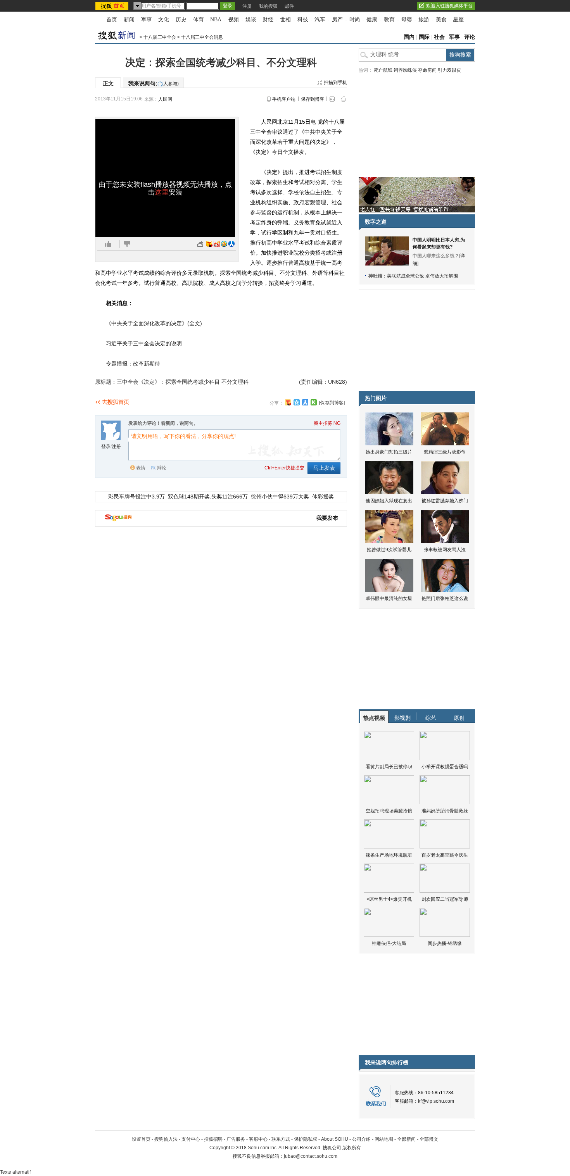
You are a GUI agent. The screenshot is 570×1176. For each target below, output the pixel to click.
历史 (181, 19)
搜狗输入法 (166, 1139)
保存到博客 (312, 99)
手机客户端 (283, 99)
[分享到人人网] (305, 402)
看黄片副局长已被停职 (389, 766)
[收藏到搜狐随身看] (314, 402)
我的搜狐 (268, 6)
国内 (409, 37)
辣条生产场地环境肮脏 (389, 855)
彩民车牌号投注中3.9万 (136, 496)
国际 (424, 37)
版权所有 (351, 1147)
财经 (268, 19)
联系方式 (280, 1139)
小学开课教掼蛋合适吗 (444, 766)
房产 (337, 19)
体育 (198, 19)
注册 (247, 6)
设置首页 (141, 1139)
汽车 (319, 19)
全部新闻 (406, 1139)
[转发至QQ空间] (224, 244)
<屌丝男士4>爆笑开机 (389, 899)
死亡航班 (383, 70)
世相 (285, 19)
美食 (441, 19)
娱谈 (250, 19)
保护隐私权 (305, 1139)
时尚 (354, 19)
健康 (371, 19)
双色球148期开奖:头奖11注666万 (208, 496)
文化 (163, 19)
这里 (162, 192)
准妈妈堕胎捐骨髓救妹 (444, 811)
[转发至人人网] (231, 244)
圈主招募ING (327, 423)
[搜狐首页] (112, 6)
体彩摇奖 (323, 496)
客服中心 (258, 1139)
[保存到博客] (332, 402)
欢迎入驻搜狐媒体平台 (449, 6)
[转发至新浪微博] (217, 244)
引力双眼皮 (449, 70)
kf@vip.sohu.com (436, 1101)
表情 (140, 468)
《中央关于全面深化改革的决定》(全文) (154, 323)
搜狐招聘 (213, 1139)
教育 (389, 19)
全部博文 (429, 1139)
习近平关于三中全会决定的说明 (144, 343)
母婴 (406, 19)
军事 (146, 19)
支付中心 (190, 1139)
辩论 (161, 468)
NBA (215, 19)
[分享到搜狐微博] (288, 402)
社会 (439, 37)
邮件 (289, 6)
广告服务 (235, 1139)
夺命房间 (427, 70)
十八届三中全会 (159, 37)
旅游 (423, 19)
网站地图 (384, 1139)
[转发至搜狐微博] (209, 244)
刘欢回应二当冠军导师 (444, 899)
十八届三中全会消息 (202, 37)
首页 (111, 19)
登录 (106, 446)
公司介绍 (361, 1139)
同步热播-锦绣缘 (445, 943)
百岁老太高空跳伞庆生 (444, 855)
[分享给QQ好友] (297, 402)
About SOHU (334, 1139)
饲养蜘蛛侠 (405, 70)
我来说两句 (153, 83)
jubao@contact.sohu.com (310, 1156)
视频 (233, 19)
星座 (458, 19)
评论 (469, 37)
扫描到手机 (335, 82)
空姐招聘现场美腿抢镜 (389, 811)
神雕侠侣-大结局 (389, 943)
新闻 (129, 19)
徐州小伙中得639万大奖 (280, 496)
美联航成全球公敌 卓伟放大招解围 (422, 276)
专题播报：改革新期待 (133, 363)
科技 (302, 19)
